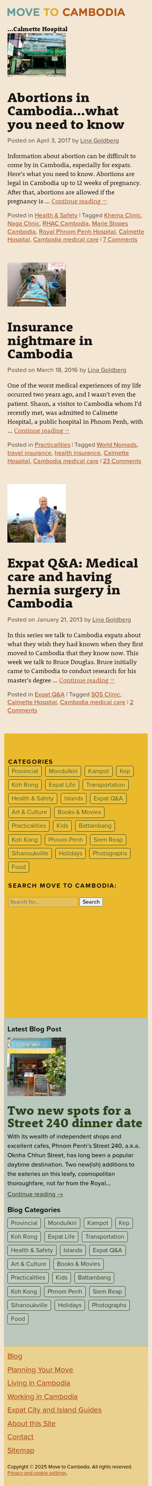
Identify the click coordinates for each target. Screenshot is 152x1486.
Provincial (25, 771)
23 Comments (122, 461)
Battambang (95, 826)
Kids (62, 826)
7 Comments (120, 239)
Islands (73, 798)
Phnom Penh (65, 840)
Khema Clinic (122, 215)
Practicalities (52, 445)
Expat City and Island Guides (54, 1410)
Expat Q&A (50, 694)
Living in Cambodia (38, 1383)
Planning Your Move (40, 1370)
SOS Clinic (105, 694)
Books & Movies (79, 812)
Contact (20, 1437)
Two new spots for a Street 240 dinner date (75, 1116)
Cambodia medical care (66, 239)
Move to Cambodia (66, 12)
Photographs (110, 853)
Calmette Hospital (32, 702)
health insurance (78, 453)
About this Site (31, 1423)
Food (19, 867)
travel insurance (29, 453)
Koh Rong (25, 785)
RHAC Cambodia (65, 223)
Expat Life (62, 785)
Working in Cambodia (42, 1397)
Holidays (70, 853)
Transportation (105, 785)
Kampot (98, 771)
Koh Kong (25, 840)
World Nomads (116, 445)
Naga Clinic (23, 223)
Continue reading (79, 201)
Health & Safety (56, 215)
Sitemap (20, 1450)
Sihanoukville (30, 853)
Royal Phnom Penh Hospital (77, 232)
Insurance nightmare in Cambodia (50, 340)
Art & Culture (29, 812)
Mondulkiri (63, 771)
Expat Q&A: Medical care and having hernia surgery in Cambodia (72, 582)
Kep (125, 771)
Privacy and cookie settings (36, 1473)
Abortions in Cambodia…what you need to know (65, 110)
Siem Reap (108, 840)
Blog (14, 1356)
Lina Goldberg (99, 141)
